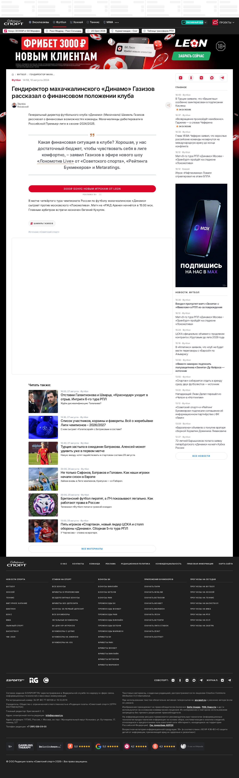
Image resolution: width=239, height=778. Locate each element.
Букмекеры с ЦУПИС (63, 631)
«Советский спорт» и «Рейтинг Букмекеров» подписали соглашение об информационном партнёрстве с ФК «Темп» (199, 412)
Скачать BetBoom (154, 598)
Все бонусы (59, 586)
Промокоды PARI (107, 614)
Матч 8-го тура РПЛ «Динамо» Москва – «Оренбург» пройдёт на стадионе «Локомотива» (199, 159)
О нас (64, 564)
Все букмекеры (61, 614)
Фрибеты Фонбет (107, 648)
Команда (94, 564)
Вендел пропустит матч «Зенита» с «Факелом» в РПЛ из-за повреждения (198, 305)
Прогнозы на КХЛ (200, 620)
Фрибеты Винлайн (108, 653)
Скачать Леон (152, 614)
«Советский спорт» (49, 232)
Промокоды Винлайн (110, 620)
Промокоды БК (106, 603)
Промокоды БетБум (109, 626)
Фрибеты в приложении (65, 592)
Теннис (10, 598)
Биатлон (11, 609)
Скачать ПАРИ (152, 586)
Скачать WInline (153, 592)
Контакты (78, 564)
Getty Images (194, 707)
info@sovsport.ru (54, 715)
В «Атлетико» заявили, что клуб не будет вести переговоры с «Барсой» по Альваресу (199, 350)
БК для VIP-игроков (63, 626)
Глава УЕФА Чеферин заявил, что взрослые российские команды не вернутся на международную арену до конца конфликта (200, 141)
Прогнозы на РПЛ (200, 614)
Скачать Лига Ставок (156, 626)
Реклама (111, 564)
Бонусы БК (104, 579)
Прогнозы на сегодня (203, 579)
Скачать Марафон (154, 609)
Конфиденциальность (169, 564)
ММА (8, 620)
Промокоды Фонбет (109, 609)
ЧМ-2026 (10, 637)
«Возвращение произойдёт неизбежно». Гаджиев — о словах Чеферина (199, 120)
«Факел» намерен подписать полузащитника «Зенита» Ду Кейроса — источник (199, 367)
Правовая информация (200, 564)
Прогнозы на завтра (202, 626)
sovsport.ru (200, 700)
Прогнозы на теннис (202, 598)
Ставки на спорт (61, 579)
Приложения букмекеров (158, 579)
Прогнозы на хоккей (202, 592)
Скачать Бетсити (154, 620)
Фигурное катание (16, 603)
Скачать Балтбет (154, 637)
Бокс (9, 614)
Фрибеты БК (104, 637)
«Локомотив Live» (55, 161)
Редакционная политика (135, 564)
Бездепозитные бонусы (66, 598)
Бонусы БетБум (107, 592)
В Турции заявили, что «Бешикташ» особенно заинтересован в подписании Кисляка (199, 102)
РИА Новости (209, 707)
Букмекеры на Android (65, 637)
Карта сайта (226, 564)
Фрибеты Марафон (108, 665)
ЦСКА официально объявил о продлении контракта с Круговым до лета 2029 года (199, 335)
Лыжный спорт (14, 626)
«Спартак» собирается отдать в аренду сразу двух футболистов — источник (198, 382)
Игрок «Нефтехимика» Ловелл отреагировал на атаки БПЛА (193, 174)
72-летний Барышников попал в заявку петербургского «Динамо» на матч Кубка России (200, 444)
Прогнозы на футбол (202, 586)
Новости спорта (15, 579)
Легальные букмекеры (65, 620)
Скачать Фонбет (153, 603)
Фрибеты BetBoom (108, 659)
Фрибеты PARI (105, 642)
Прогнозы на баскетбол (204, 603)
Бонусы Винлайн (108, 586)
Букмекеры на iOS (62, 642)
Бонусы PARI (105, 598)
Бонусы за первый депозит (68, 609)
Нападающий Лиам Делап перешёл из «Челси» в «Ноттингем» (198, 395)
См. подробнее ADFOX (161, 725)
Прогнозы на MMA (200, 609)
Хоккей (10, 592)
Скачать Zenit (152, 631)
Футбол (16, 79)
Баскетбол (12, 631)
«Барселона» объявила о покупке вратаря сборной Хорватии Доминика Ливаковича (200, 429)
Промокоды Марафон (110, 631)
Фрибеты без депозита (65, 603)
